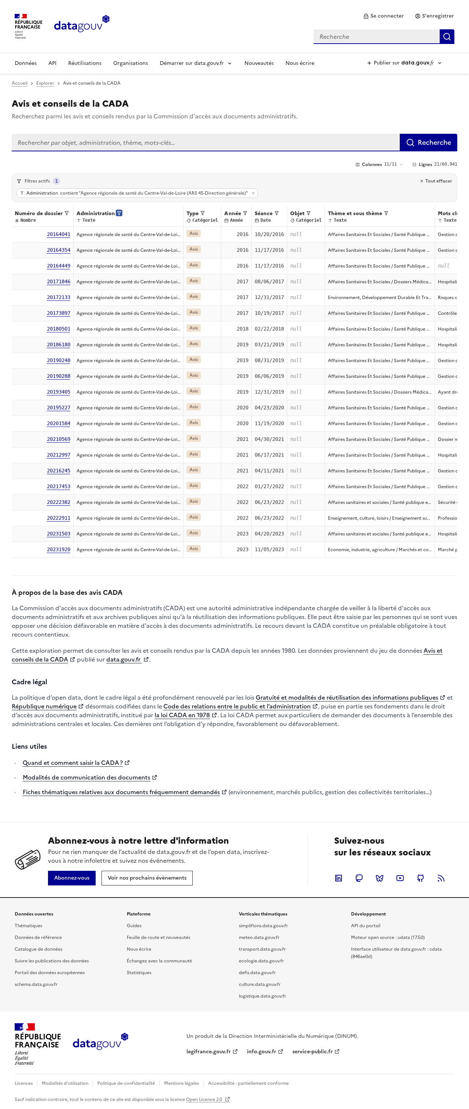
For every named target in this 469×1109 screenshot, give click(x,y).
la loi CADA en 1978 (182, 715)
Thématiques (28, 925)
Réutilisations (84, 63)
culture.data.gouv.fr (260, 984)
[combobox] (384, 36)
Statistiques (139, 972)
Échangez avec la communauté (159, 961)
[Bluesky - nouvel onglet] (379, 878)
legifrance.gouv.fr (209, 1051)
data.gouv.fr (124, 659)
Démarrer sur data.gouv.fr (192, 63)
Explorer (45, 83)
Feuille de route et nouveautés (158, 937)
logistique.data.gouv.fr (262, 996)
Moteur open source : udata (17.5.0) (388, 937)
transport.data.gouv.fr (262, 949)
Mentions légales (181, 1083)
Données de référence (38, 937)
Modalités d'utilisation (65, 1083)
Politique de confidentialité (126, 1083)
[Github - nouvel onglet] (420, 878)
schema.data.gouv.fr (36, 984)
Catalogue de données (38, 949)
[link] (383, 16)
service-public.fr (312, 1051)
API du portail (365, 925)
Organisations (130, 63)
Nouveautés (259, 63)
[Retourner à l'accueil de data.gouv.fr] (82, 25)
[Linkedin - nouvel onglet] (338, 878)
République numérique (44, 706)
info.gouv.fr (261, 1051)
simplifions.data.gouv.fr (263, 925)
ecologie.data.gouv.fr (261, 961)
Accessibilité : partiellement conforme (248, 1083)
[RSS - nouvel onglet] (441, 878)
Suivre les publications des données (52, 961)
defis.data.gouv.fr (257, 972)
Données (26, 63)
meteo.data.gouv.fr (259, 937)
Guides (134, 925)
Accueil (19, 83)
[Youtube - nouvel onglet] (400, 878)
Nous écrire (299, 63)
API (52, 63)
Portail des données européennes (50, 972)
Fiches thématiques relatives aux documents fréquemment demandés (121, 792)
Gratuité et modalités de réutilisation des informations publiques (347, 697)
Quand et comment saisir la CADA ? (73, 762)
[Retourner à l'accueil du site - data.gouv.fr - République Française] (100, 1044)
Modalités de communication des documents (86, 777)
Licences (24, 1083)
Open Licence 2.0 (204, 1099)
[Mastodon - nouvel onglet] (359, 878)
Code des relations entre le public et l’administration (237, 706)
